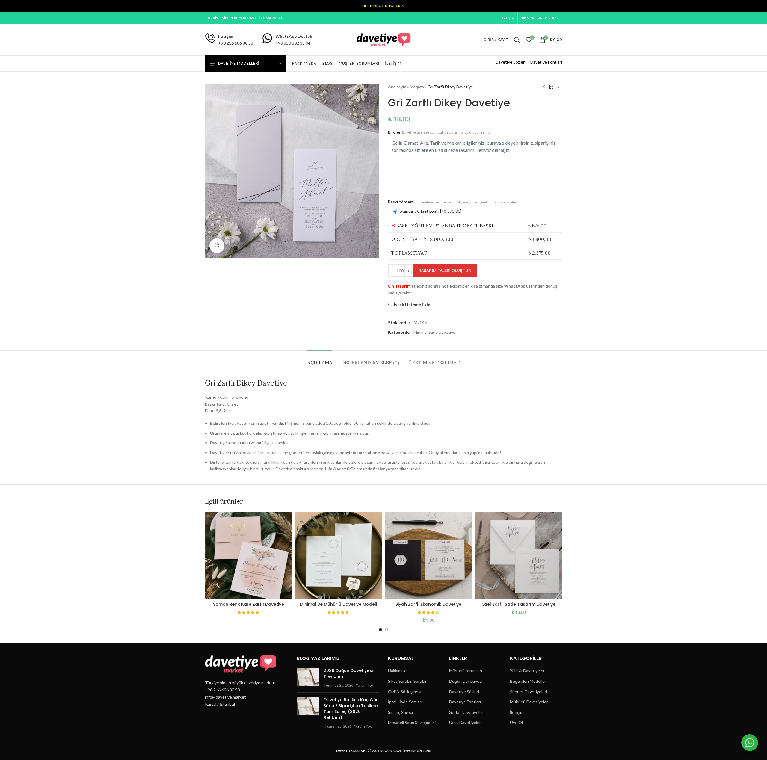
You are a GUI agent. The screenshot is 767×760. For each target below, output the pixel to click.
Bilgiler (439, 132)
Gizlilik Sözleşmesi (404, 691)
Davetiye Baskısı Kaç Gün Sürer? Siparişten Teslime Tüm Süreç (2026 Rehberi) (351, 708)
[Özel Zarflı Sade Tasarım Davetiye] (518, 555)
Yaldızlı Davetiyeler (527, 670)
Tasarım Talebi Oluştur (445, 270)
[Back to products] (551, 87)
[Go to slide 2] (386, 629)
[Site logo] (383, 39)
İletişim (516, 712)
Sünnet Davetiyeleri (528, 691)
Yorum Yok (365, 685)
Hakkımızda (398, 670)
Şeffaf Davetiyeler (466, 712)
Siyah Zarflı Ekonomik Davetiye (428, 604)
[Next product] (558, 87)
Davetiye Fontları (546, 61)
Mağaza (417, 86)
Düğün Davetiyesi (465, 681)
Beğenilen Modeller (528, 681)
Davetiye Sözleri (511, 61)
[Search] (517, 40)
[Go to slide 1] (380, 629)
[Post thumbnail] (308, 678)
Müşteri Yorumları (465, 670)
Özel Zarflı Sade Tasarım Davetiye (518, 604)
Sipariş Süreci (400, 712)
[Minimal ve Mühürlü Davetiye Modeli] (338, 555)
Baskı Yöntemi (452, 201)
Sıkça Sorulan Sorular (407, 681)
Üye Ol (516, 722)
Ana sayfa (397, 86)
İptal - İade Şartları (405, 701)
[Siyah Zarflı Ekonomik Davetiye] (428, 555)
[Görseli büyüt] (216, 245)
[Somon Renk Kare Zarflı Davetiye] (248, 555)
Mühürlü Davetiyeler (529, 701)
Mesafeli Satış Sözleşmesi (412, 722)
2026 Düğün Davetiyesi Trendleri (348, 673)
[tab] (319, 359)
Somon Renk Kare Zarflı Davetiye (248, 604)
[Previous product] (544, 87)
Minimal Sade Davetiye (434, 332)
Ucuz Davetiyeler (465, 722)
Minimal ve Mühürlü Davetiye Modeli (338, 604)
